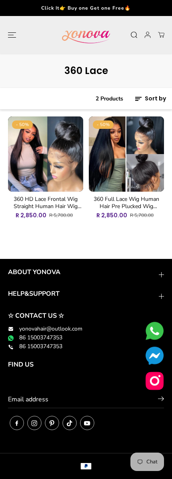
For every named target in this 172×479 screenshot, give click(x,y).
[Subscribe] (161, 400)
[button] (11, 35)
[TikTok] (69, 423)
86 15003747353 (40, 337)
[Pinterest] (52, 423)
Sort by (155, 98)
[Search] (134, 35)
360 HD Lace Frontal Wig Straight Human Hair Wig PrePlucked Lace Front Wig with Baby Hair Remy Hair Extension (46, 203)
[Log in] (147, 35)
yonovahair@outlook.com (50, 329)
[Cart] (161, 35)
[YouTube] (87, 423)
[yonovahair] (86, 34)
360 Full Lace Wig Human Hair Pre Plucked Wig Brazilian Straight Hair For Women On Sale (126, 203)
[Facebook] (17, 423)
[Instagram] (34, 423)
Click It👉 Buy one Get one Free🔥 (86, 8)
